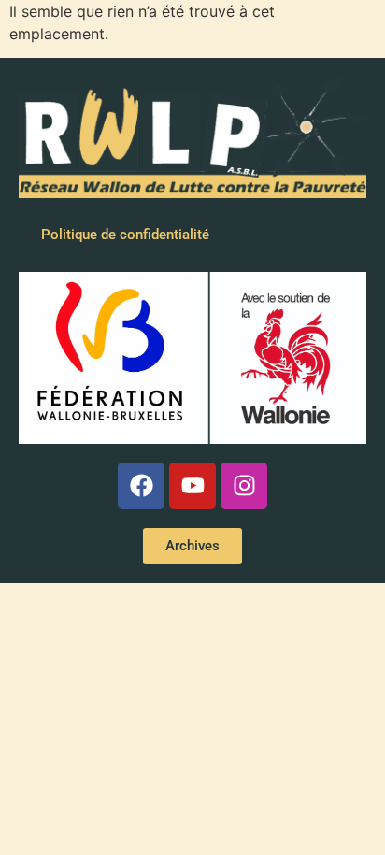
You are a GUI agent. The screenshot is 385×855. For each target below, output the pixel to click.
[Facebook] (141, 486)
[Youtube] (192, 486)
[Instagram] (244, 486)
